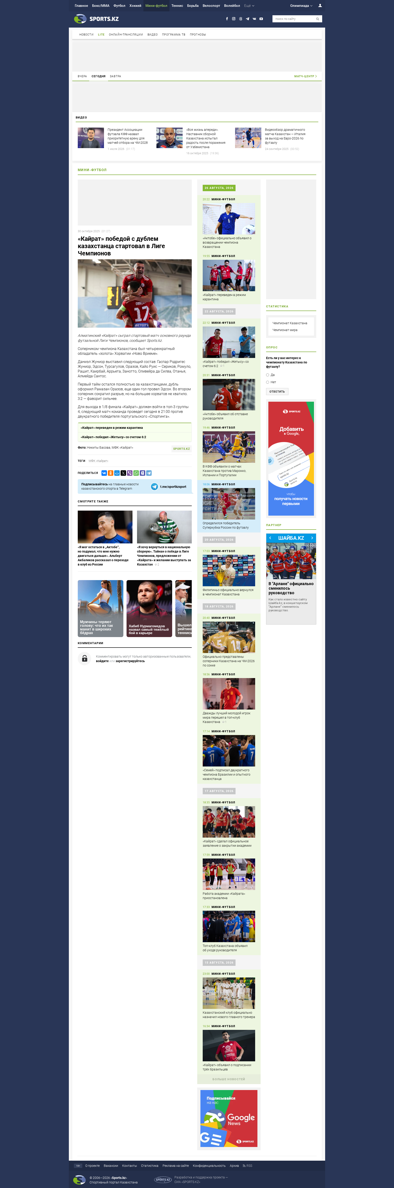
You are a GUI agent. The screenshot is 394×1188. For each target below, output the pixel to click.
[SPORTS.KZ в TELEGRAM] (247, 19)
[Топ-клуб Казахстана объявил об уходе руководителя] (229, 926)
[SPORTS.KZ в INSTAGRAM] (234, 19)
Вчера (82, 76)
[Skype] (141, 473)
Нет (273, 382)
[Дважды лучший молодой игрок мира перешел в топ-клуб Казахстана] (229, 694)
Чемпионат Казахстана (289, 323)
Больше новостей (229, 1079)
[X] (122, 473)
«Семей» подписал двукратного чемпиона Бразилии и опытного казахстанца (226, 774)
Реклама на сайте (176, 1165)
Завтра (115, 76)
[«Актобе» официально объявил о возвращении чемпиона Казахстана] (229, 218)
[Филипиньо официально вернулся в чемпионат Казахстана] (229, 570)
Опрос (272, 347)
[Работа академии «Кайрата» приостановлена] (229, 874)
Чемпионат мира (285, 330)
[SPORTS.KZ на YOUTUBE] (261, 19)
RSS (249, 1165)
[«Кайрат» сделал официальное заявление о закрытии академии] (229, 822)
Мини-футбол (156, 6)
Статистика (149, 1165)
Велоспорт (211, 6)
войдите (102, 661)
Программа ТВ (173, 34)
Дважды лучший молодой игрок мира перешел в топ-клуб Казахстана (226, 717)
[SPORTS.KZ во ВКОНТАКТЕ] (254, 19)
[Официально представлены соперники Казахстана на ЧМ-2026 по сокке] (229, 637)
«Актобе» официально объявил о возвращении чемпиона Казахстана (227, 242)
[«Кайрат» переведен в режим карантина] (229, 275)
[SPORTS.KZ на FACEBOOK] (227, 19)
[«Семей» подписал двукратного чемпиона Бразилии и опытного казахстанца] (229, 750)
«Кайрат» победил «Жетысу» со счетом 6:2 (113, 437)
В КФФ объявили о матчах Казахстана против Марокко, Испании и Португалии (224, 471)
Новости (86, 34)
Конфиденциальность (209, 1165)
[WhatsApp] (135, 473)
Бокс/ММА (100, 6)
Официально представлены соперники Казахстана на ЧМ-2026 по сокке (229, 661)
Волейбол (232, 6)
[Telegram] (148, 473)
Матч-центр (304, 76)
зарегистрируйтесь (130, 661)
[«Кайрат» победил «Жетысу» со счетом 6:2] (229, 342)
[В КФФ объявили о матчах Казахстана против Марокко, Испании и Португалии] (229, 447)
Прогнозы (198, 34)
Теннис (177, 6)
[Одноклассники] (109, 473)
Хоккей (135, 6)
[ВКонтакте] (103, 473)
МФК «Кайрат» (98, 461)
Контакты (129, 1165)
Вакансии (111, 1165)
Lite (101, 34)
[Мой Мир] (116, 473)
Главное (81, 6)
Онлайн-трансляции (126, 34)
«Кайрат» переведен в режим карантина (112, 427)
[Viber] (129, 473)
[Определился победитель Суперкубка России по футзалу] (229, 503)
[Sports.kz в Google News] (228, 1146)
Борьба (193, 6)
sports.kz (181, 448)
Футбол (119, 6)
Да (273, 375)
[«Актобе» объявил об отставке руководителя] (229, 394)
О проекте (92, 1165)
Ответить (277, 391)
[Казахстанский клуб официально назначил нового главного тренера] (229, 993)
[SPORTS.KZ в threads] (240, 19)
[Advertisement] (197, 56)
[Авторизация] (317, 5)
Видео (153, 34)
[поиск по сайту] (317, 19)
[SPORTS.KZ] (291, 459)
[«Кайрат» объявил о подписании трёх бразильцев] (229, 1045)
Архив (234, 1165)
